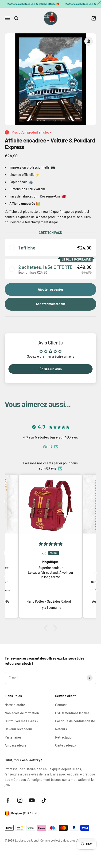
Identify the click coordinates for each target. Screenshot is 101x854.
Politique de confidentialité (75, 721)
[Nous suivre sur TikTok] (44, 800)
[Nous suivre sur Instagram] (20, 800)
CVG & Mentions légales (72, 713)
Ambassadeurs (16, 745)
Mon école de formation (22, 713)
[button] (50, 247)
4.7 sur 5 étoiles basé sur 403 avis (50, 437)
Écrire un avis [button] (50, 369)
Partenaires (13, 737)
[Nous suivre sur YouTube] (32, 800)
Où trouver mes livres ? (21, 721)
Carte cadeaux (65, 745)
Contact (61, 705)
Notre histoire (15, 705)
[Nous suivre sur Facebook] (8, 800)
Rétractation (64, 737)
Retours (61, 729)
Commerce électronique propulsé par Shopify (67, 840)
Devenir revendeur (18, 729)
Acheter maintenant (50, 304)
